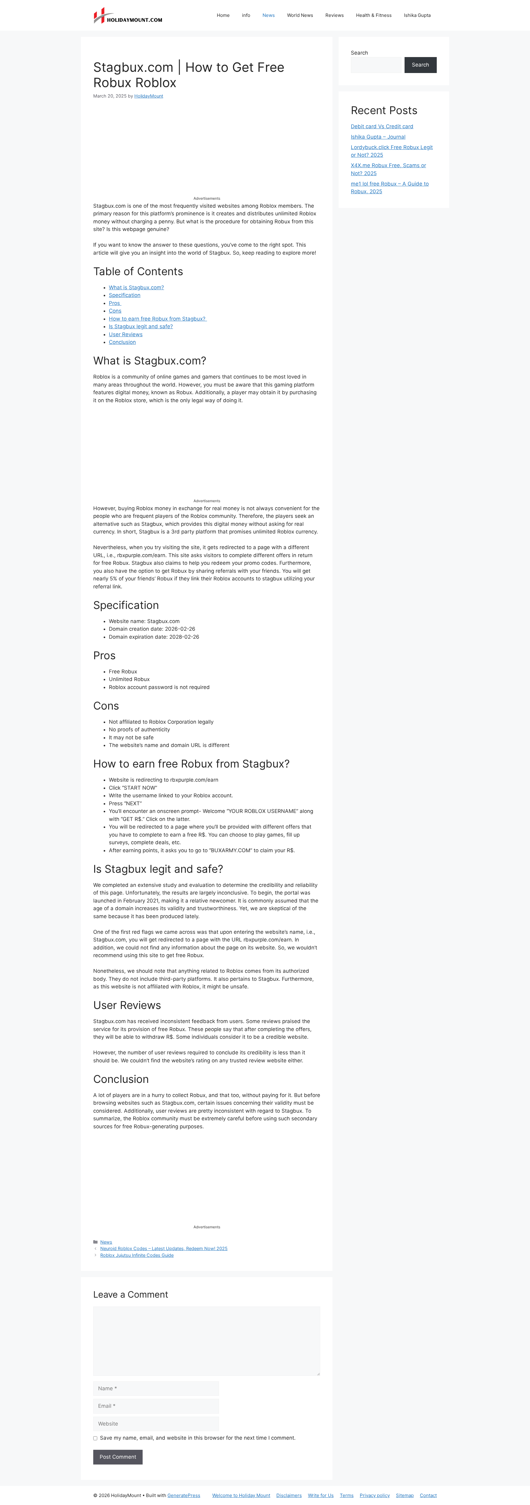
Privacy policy (375, 1495)
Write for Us (321, 1495)
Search (359, 53)
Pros (115, 303)
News (269, 15)
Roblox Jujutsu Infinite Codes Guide (137, 1255)
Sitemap (405, 1495)
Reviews (334, 15)
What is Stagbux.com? (136, 287)
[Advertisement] (206, 153)
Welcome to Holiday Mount (241, 1495)
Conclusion (122, 342)
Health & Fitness (374, 15)
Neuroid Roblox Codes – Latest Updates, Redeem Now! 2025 (164, 1248)
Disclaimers (289, 1495)
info (246, 15)
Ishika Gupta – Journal (378, 137)
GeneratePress (183, 1495)
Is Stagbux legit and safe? (141, 326)
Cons (115, 311)
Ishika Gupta (417, 15)
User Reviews (126, 334)
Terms (347, 1495)
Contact (428, 1495)
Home (223, 15)
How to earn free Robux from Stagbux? (158, 319)
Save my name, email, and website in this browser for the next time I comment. (198, 1438)
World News (300, 15)
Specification (124, 295)
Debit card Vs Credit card (382, 126)
